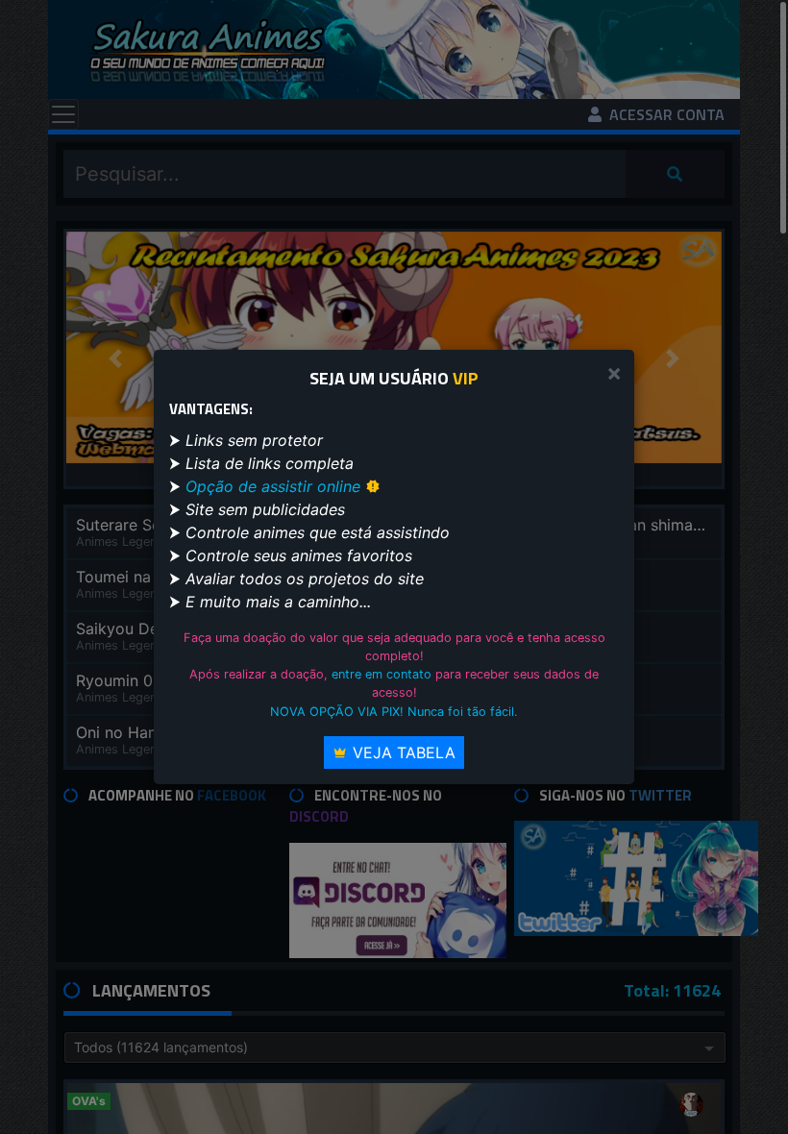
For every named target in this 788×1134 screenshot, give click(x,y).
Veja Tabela (402, 752)
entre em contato (381, 674)
